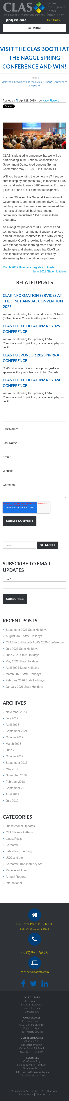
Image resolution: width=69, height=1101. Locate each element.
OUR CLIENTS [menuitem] (32, 997)
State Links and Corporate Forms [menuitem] (32, 1071)
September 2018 (16, 788)
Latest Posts (14, 838)
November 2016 (16, 775)
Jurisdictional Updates (20, 826)
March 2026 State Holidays (23, 674)
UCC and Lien (15, 857)
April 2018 (12, 724)
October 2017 (14, 737)
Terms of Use (43, 1094)
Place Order (52, 20)
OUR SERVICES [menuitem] (31, 1017)
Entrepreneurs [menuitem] (31, 1011)
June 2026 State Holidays (22, 655)
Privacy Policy (26, 1094)
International (14, 883)
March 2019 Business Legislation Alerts (28, 267)
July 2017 (12, 718)
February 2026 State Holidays (25, 680)
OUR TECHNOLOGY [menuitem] (31, 1037)
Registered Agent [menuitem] (31, 1028)
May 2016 (12, 769)
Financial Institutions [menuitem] (31, 1004)
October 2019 (14, 756)
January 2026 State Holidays (24, 686)
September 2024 (16, 731)
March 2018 (13, 743)
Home (33, 77)
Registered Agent (17, 870)
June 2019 (13, 750)
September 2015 (16, 762)
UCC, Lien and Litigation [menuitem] (31, 1024)
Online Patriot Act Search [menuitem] (32, 1048)
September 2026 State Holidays (26, 629)
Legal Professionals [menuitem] (32, 1008)
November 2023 (16, 712)
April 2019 (12, 794)
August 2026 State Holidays (24, 636)
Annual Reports (16, 876)
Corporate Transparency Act (24, 864)
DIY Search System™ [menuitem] (31, 1044)
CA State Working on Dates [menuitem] (32, 1075)
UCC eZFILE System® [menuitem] (31, 1051)
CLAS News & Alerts (19, 832)
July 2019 (12, 800)
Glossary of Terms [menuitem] (31, 1068)
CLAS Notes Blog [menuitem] (31, 1061)
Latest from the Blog (19, 851)
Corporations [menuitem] (31, 1001)
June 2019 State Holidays (49, 271)
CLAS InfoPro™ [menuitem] (31, 1041)
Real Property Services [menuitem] (32, 1031)
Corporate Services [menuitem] (31, 1021)
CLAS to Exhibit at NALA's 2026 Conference (35, 642)
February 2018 (15, 781)
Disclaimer (52, 1090)
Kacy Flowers (51, 100)
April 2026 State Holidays (22, 667)
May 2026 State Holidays (22, 661)
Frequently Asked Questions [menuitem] (31, 1064)
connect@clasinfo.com (34, 971)
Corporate (12, 845)
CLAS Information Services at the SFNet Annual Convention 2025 (33, 301)
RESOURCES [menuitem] (32, 1057)
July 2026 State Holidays (22, 648)
